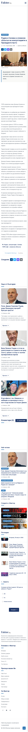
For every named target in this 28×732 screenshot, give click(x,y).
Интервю (3, 650)
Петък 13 (3, 661)
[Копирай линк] (11, 49)
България (5, 468)
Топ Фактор (4, 664)
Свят (3, 490)
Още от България (8, 284)
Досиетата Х (4, 679)
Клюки (3, 684)
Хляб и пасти (4, 656)
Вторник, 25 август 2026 (16, 537)
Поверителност (5, 701)
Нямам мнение (8, 601)
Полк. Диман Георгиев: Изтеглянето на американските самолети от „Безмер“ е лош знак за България (14, 472)
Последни (5, 532)
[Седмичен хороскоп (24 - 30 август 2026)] (4, 574)
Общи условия (5, 699)
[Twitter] (5, 49)
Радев (6, 244)
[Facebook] (2, 49)
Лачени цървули (7, 480)
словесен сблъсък (15, 247)
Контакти (3, 707)
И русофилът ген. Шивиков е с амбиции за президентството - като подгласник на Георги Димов (14, 400)
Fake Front (4, 673)
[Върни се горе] (24, 728)
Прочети (4, 325)
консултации (12, 244)
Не (4, 597)
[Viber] (8, 49)
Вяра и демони (5, 676)
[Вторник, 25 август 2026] (4, 539)
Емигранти (4, 681)
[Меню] (25, 3)
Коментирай (22, 420)
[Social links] (3, 710)
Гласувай (13, 609)
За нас (3, 696)
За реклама (4, 704)
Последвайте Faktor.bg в (11, 253)
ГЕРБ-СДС (5, 247)
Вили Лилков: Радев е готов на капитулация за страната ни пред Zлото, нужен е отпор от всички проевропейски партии (18, 565)
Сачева (19, 244)
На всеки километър (6, 658)
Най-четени (5, 447)
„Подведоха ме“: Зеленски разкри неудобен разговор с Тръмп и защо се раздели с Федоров (13, 494)
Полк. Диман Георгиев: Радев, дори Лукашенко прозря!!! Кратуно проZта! (12, 308)
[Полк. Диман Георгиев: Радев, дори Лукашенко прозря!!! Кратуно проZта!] (14, 296)
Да (4, 593)
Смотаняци (4, 687)
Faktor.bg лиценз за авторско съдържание (10, 724)
